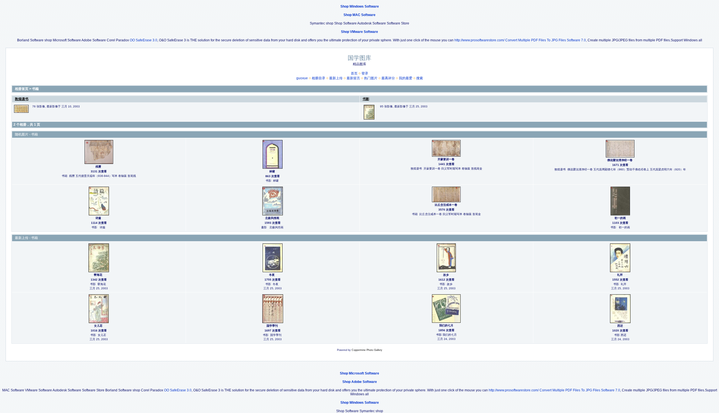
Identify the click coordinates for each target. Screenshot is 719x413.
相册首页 (21, 89)
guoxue (302, 78)
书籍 (35, 89)
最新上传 (336, 78)
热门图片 (370, 78)
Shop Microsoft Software (359, 373)
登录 (364, 73)
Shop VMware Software (359, 32)
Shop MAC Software (359, 15)
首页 (354, 73)
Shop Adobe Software (359, 382)
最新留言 (353, 78)
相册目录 (318, 78)
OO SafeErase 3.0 (143, 40)
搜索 (419, 78)
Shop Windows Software (359, 6)
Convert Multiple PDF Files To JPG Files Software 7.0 (545, 40)
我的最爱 (405, 78)
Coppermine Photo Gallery (367, 350)
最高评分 (388, 78)
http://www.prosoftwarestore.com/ (479, 40)
